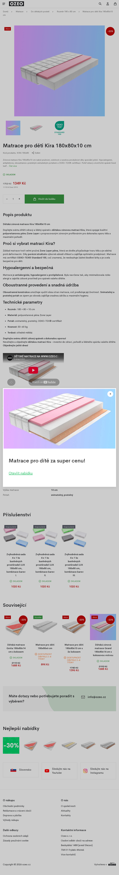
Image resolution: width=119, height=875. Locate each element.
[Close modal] (110, 394)
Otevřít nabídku (21, 473)
